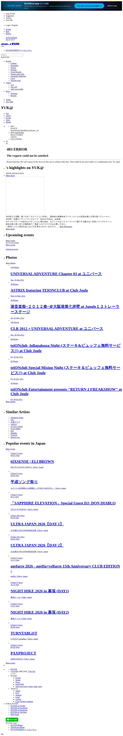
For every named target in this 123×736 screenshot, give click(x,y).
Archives (14, 93)
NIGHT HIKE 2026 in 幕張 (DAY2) (40, 612)
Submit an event (12, 249)
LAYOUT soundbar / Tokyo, (24, 639)
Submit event (16, 81)
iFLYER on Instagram (19, 710)
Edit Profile (19, 133)
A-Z (12, 85)
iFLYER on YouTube (19, 712)
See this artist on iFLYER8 (89, 6)
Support (18, 695)
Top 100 (14, 87)
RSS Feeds (15, 714)
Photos (8, 34)
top (2, 734)
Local (13, 78)
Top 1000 (9, 102)
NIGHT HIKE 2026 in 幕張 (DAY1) (40, 591)
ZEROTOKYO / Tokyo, (23, 659)
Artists (8, 83)
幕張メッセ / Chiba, (21, 597)
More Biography (66, 227)
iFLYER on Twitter (18, 706)
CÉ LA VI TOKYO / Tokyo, (24, 509)
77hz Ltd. (31, 671)
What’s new (112, 6)
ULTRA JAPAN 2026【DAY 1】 (37, 524)
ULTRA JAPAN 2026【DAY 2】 (37, 545)
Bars (7, 31)
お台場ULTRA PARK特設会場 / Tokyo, (29, 530)
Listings (14, 63)
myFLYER (10, 38)
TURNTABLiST (24, 633)
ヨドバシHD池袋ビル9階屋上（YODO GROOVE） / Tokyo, (38, 488)
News (8, 91)
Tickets (13, 68)
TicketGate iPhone (18, 727)
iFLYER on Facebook (19, 708)
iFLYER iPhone (17, 725)
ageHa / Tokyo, (19, 576)
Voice (8, 120)
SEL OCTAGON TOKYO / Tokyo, (27, 467)
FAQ (17, 693)
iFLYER (14, 669)
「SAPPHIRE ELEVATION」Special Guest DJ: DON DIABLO (63, 503)
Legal (17, 697)
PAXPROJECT (23, 653)
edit (15, 38)
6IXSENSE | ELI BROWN (32, 461)
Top (7, 114)
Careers (18, 699)
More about (10, 176)
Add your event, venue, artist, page (28, 686)
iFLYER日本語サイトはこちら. (19, 50)
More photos (10, 263)
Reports (13, 96)
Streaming (14, 66)
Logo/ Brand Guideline (24, 702)
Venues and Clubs (17, 74)
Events (8, 29)
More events (10, 241)
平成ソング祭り (24, 482)
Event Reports (16, 72)
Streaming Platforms (18, 76)
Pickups (14, 70)
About (8, 116)
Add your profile (17, 89)
